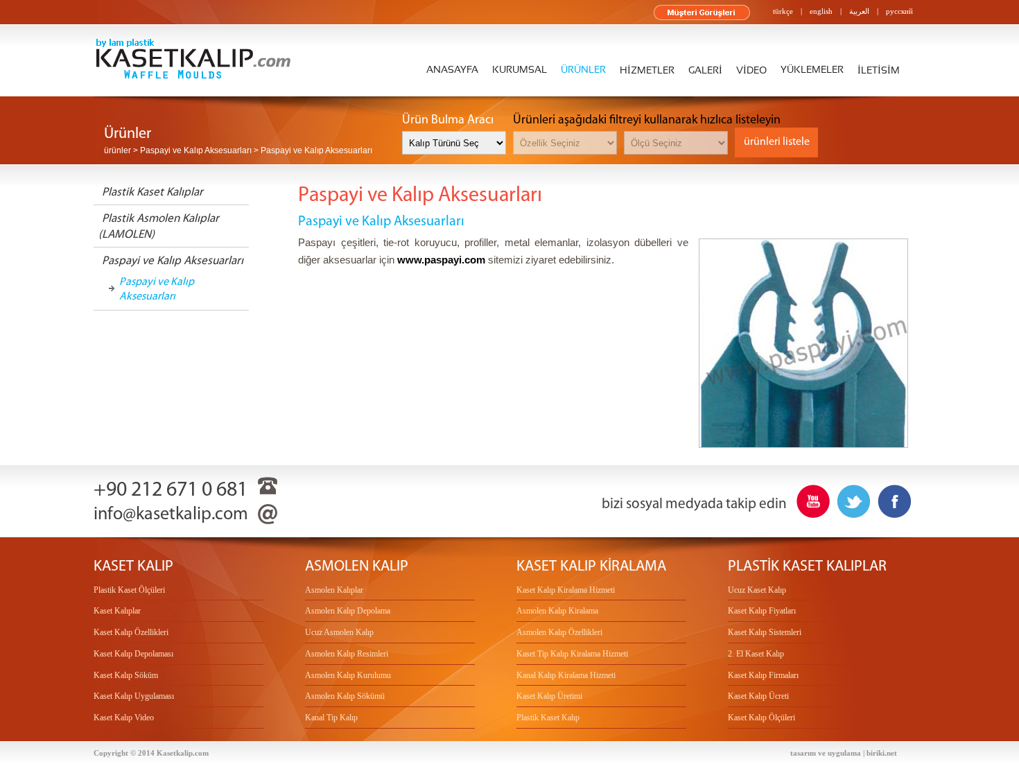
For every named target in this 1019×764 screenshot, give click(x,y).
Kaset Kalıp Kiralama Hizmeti (565, 590)
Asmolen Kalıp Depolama (347, 611)
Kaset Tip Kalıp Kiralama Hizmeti (572, 654)
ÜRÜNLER (583, 70)
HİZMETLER (647, 71)
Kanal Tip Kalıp (331, 717)
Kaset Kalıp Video (124, 717)
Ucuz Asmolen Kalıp (339, 632)
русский (899, 11)
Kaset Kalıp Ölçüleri (761, 717)
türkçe (783, 11)
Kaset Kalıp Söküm (126, 675)
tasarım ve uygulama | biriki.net (843, 753)
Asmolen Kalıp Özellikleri (559, 632)
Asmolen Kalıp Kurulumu (348, 675)
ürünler (117, 150)
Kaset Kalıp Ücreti (758, 696)
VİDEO (751, 71)
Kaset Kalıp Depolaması (133, 654)
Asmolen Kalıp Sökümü (345, 696)
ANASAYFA (452, 70)
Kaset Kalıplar (117, 611)
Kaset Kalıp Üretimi (549, 696)
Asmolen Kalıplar (334, 590)
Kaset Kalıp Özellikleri (131, 632)
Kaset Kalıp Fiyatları (762, 611)
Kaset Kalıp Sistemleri (764, 632)
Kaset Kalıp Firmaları (763, 675)
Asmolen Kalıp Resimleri (346, 654)
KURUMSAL (519, 70)
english (821, 11)
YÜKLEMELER (812, 70)
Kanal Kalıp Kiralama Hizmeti (566, 675)
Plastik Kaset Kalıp (548, 717)
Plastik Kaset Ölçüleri (129, 590)
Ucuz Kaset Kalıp (757, 590)
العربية (859, 11)
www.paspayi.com (441, 260)
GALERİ (705, 71)
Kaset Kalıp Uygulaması (134, 696)
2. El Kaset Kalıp (756, 654)
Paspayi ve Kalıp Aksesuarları (156, 288)
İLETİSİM (878, 71)
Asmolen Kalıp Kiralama (557, 611)
